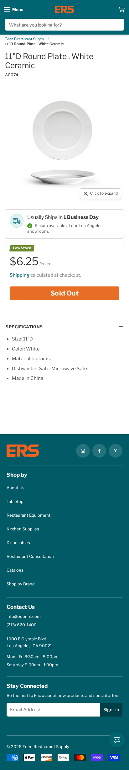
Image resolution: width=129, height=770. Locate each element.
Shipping (19, 275)
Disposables (18, 542)
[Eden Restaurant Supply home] (64, 9)
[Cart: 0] (121, 9)
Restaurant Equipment (28, 515)
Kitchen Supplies (23, 528)
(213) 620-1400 (22, 624)
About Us (15, 487)
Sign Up (111, 709)
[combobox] (64, 25)
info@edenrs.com (24, 616)
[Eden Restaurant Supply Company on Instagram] (83, 451)
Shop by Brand (21, 583)
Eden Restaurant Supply (24, 39)
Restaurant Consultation (30, 556)
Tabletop (15, 501)
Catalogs (15, 570)
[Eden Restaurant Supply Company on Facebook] (99, 451)
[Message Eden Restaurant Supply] (117, 740)
